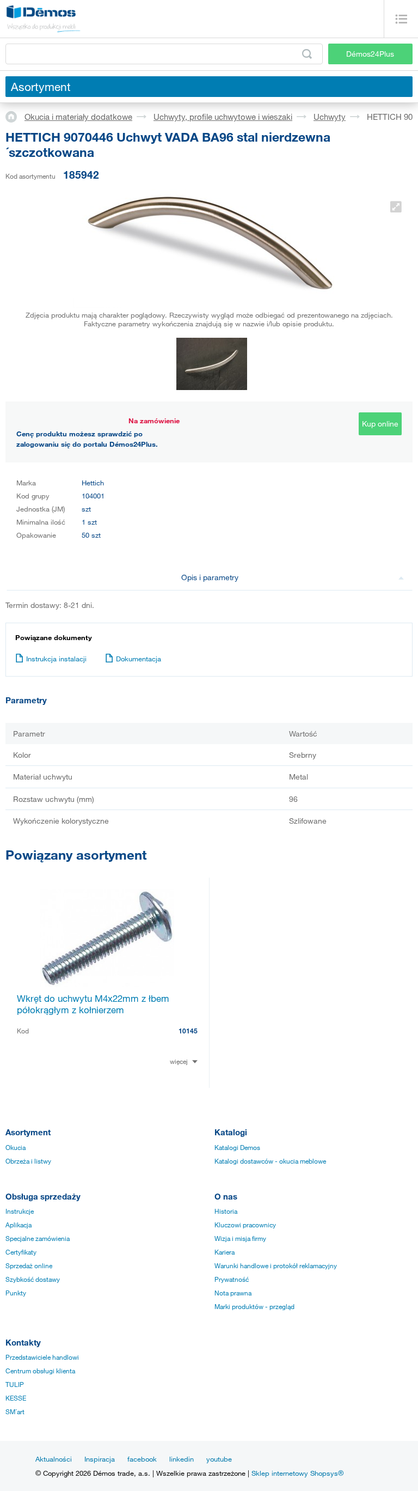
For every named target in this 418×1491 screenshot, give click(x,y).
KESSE (15, 1397)
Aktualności (53, 1459)
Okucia (15, 1147)
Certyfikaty (20, 1251)
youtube (219, 1459)
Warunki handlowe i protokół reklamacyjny (275, 1265)
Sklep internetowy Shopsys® (297, 1473)
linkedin (181, 1459)
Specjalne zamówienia (37, 1238)
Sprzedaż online (28, 1265)
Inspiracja (99, 1459)
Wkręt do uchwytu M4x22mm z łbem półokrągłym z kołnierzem (93, 1004)
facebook (142, 1459)
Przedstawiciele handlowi (42, 1357)
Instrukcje (19, 1211)
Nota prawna (232, 1292)
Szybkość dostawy (32, 1279)
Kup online (380, 423)
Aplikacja (18, 1224)
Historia (225, 1211)
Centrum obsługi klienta (40, 1370)
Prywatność (231, 1279)
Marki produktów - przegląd (254, 1306)
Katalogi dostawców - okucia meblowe (270, 1161)
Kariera (224, 1251)
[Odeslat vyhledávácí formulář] (307, 54)
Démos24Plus (370, 53)
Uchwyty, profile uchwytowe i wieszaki (222, 116)
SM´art (14, 1411)
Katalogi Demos (237, 1147)
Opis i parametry (209, 577)
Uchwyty (330, 116)
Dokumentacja (138, 658)
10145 (188, 1030)
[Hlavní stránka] (14, 116)
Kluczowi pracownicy (245, 1224)
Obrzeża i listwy (28, 1161)
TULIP (14, 1384)
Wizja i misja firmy (240, 1238)
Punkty (15, 1292)
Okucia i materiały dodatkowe (78, 116)
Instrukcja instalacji (56, 658)
